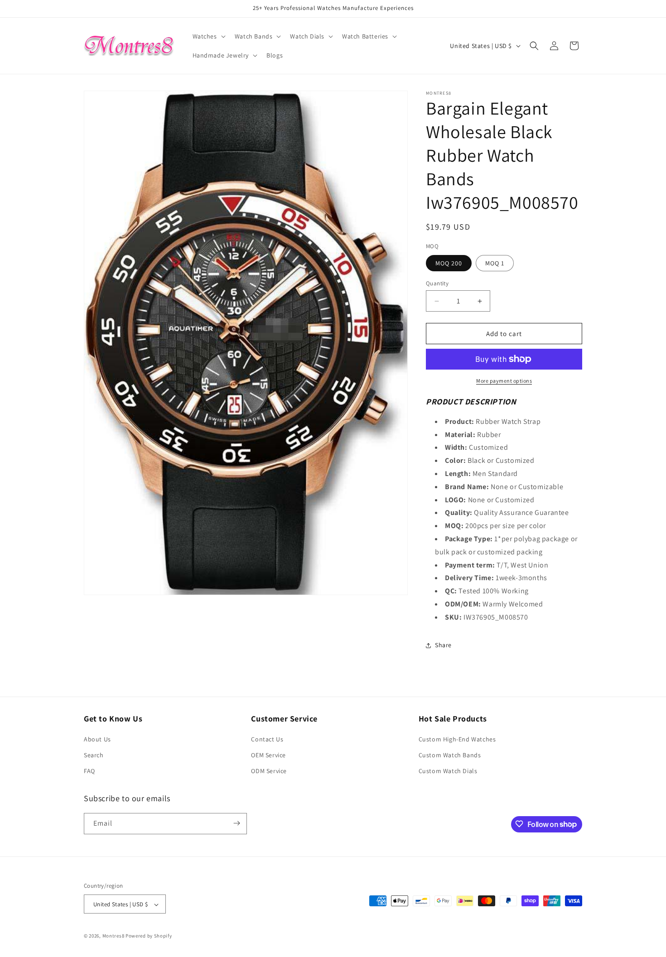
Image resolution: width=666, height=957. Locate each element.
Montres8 (113, 936)
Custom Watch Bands (450, 755)
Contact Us (267, 739)
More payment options (504, 380)
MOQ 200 (448, 263)
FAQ (89, 771)
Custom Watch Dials (448, 771)
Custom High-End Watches (457, 739)
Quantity (437, 283)
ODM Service (269, 771)
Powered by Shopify (148, 936)
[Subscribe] (236, 823)
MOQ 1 (494, 263)
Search (94, 755)
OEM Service (268, 755)
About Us (97, 739)
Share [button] (443, 645)
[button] (208, 36)
